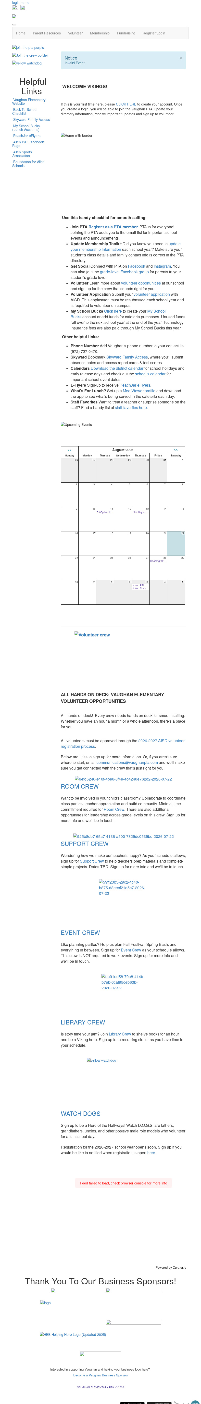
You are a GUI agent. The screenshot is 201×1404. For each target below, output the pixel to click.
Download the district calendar (117, 368)
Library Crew (120, 1034)
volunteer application (152, 294)
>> (176, 449)
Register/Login (154, 33)
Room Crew (114, 809)
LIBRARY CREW (83, 1022)
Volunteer (75, 33)
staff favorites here (131, 407)
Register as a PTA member (113, 227)
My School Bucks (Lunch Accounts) (26, 127)
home (25, 2)
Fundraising (126, 33)
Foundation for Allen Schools (28, 163)
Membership (100, 33)
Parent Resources (47, 33)
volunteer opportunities (141, 283)
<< (70, 449)
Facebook (136, 266)
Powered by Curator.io (171, 1267)
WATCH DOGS (80, 1113)
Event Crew (131, 950)
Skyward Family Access (127, 357)
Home (20, 33)
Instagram (162, 266)
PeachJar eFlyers (135, 385)
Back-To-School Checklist (24, 111)
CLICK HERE (126, 104)
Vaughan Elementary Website (29, 101)
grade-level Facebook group (124, 271)
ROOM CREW (80, 786)
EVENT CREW (80, 932)
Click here (113, 311)
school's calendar (149, 374)
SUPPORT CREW (85, 843)
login (16, 2)
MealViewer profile (139, 390)
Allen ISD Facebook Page (28, 143)
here (151, 1152)
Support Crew (92, 861)
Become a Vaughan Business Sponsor (100, 1375)
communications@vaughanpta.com (127, 762)
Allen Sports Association (22, 153)
